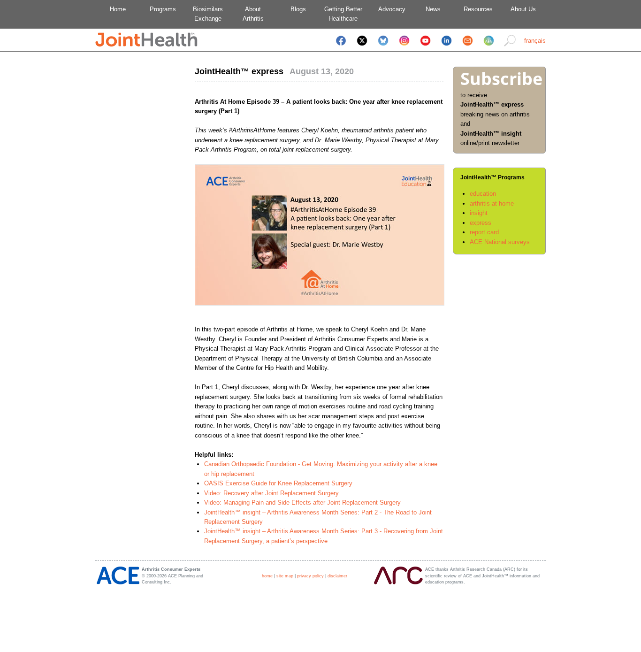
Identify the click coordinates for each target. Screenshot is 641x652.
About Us (523, 9)
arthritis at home (492, 203)
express (480, 222)
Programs (163, 9)
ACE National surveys (500, 241)
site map (284, 576)
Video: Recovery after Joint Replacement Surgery (271, 493)
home (267, 576)
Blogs (298, 9)
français (535, 40)
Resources (478, 9)
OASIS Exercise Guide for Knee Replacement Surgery (278, 483)
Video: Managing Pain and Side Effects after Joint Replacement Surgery (302, 502)
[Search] (509, 46)
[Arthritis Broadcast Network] (488, 46)
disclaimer (337, 576)
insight (479, 212)
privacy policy (310, 576)
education (483, 193)
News (433, 9)
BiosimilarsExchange (208, 14)
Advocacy (388, 9)
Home (118, 9)
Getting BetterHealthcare (343, 14)
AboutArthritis (253, 14)
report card (484, 232)
